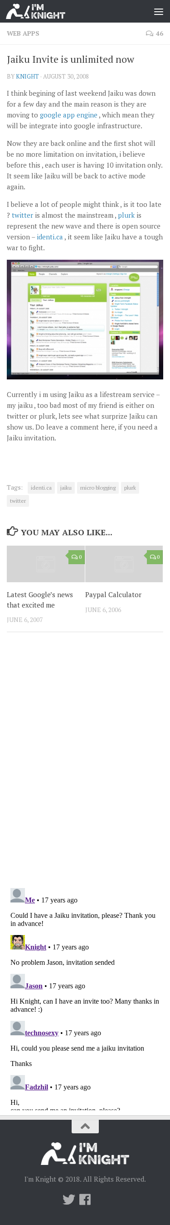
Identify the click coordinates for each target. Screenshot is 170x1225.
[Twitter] (69, 1199)
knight (27, 76)
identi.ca (50, 236)
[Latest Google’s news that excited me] (46, 564)
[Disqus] (85, 763)
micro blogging (98, 487)
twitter (22, 215)
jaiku (66, 487)
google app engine (68, 114)
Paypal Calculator (113, 594)
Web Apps (23, 33)
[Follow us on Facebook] (85, 1199)
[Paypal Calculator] (124, 564)
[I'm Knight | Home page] (45, 11)
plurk (126, 215)
